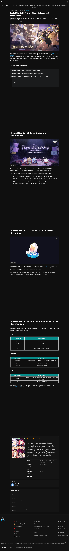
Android (15, 82)
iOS (14, 85)
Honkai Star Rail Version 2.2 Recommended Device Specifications (29, 76)
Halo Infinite (19, 526)
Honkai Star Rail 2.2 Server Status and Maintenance (25, 70)
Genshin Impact (56, 5)
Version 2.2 (46, 266)
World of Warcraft (47, 5)
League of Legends (18, 5)
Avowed (26, 5)
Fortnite (64, 5)
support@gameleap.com (40, 535)
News (27, 10)
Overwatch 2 (19, 533)
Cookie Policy (37, 529)
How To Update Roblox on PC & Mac (20, 493)
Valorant (18, 531)
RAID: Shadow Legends (7, 5)
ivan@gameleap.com (63, 535)
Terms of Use (37, 524)
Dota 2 (17, 521)
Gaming (15, 10)
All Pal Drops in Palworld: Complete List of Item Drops (24, 509)
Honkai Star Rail (21, 10)
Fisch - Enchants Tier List (17, 497)
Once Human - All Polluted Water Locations (22, 501)
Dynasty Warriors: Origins (36, 5)
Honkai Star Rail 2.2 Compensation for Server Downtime (27, 73)
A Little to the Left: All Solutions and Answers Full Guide (25, 505)
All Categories (35, 7)
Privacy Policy (37, 521)
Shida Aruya (22, 21)
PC (13, 79)
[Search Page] (67, 2)
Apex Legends (19, 529)
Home (11, 10)
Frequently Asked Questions (41, 526)
